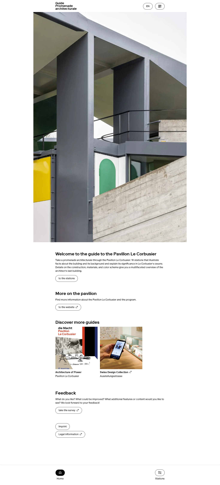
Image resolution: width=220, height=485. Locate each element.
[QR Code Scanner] (160, 6)
